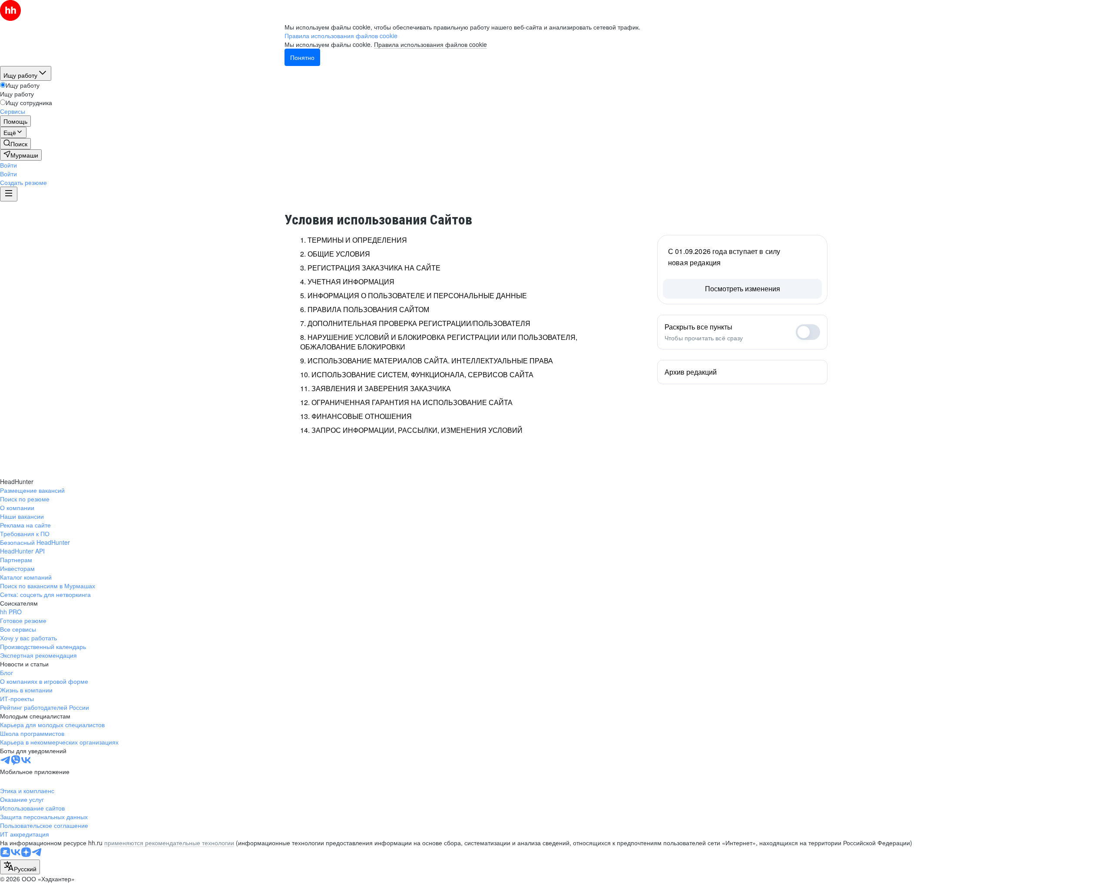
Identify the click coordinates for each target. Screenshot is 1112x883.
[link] (15, 143)
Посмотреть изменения (742, 288)
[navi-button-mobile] (8, 194)
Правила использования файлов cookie (430, 44)
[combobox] (20, 867)
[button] (8, 165)
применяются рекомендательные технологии (169, 842)
